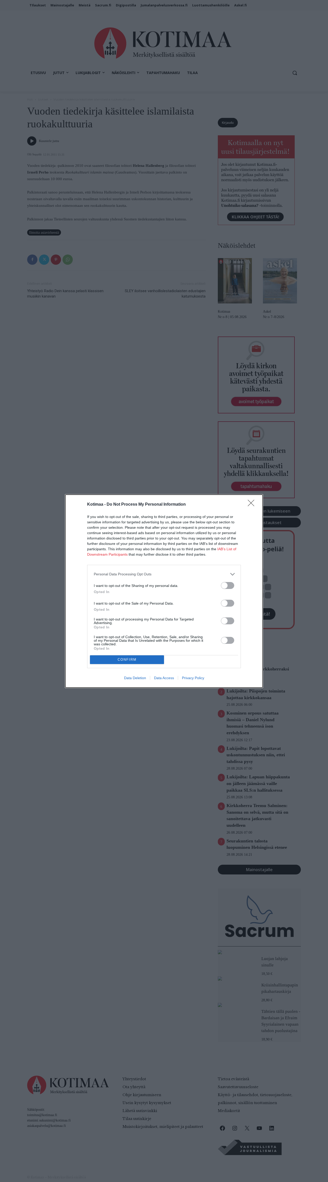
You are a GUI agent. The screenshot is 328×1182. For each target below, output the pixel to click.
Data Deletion (135, 678)
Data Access (164, 678)
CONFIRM (127, 659)
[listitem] (164, 574)
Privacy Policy (193, 678)
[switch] (227, 585)
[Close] (253, 505)
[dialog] (164, 591)
